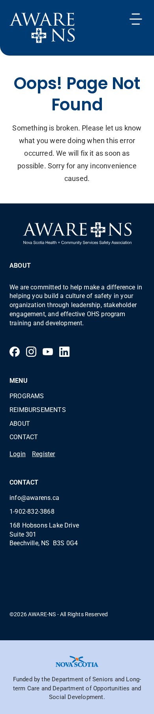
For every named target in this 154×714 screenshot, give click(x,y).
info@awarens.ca (34, 497)
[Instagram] (31, 352)
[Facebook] (14, 352)
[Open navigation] (136, 19)
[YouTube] (48, 352)
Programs (26, 395)
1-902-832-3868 (31, 511)
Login (17, 453)
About (19, 423)
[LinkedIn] (64, 352)
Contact (23, 437)
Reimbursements (37, 409)
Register (43, 453)
